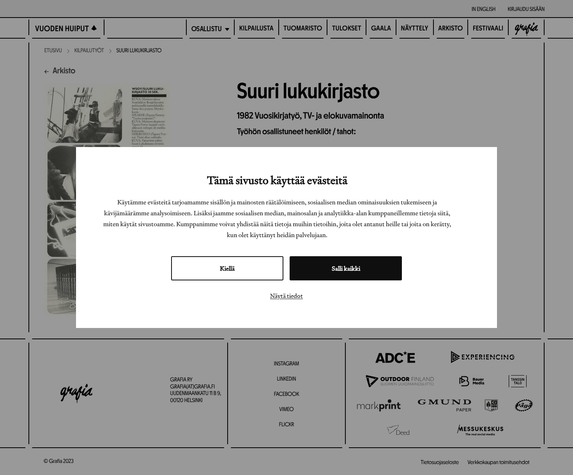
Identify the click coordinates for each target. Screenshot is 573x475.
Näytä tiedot (286, 295)
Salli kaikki (346, 268)
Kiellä (227, 268)
